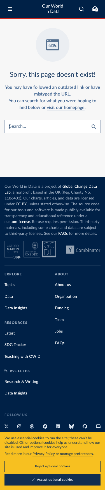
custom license (17, 222)
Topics (9, 285)
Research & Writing (21, 382)
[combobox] (81, 9)
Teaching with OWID (22, 357)
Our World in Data (52, 9)
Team (59, 320)
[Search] (81, 9)
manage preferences (76, 454)
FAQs (63, 234)
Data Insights (15, 308)
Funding (62, 308)
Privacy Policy (43, 454)
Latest (9, 333)
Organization (66, 297)
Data (8, 297)
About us (63, 285)
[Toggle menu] (10, 9)
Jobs (59, 331)
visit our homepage (66, 107)
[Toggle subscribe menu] (95, 9)
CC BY (21, 204)
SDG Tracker (15, 345)
